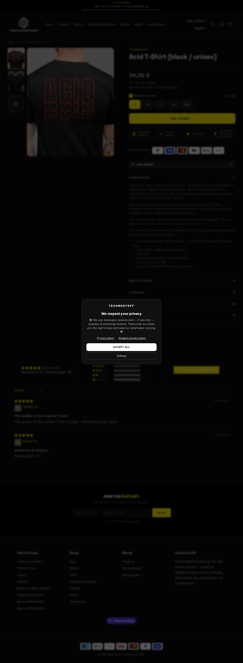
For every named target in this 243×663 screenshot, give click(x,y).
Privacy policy (105, 338)
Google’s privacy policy (132, 338)
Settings (121, 356)
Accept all (121, 347)
